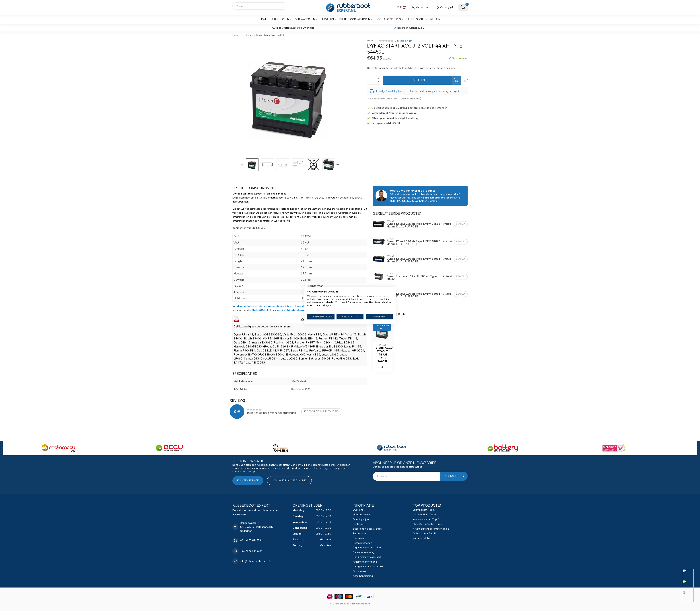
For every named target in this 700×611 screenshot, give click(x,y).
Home (263, 19)
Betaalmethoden (362, 543)
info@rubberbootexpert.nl (294, 310)
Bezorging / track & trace (367, 529)
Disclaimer (359, 538)
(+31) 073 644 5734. (402, 201)
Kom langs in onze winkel (289, 480)
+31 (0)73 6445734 (251, 540)
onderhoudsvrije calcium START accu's (290, 197)
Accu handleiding (363, 576)
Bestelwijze (359, 524)
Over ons (358, 510)
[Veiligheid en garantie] (236, 319)
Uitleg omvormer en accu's (368, 566)
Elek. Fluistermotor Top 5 (427, 524)
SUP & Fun (327, 19)
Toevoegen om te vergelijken (382, 98)
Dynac (371, 41)
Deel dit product (410, 98)
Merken (435, 19)
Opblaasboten (305, 19)
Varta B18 (314, 335)
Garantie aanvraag (363, 552)
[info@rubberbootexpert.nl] (690, 585)
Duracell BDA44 (333, 335)
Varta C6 (351, 335)
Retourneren (360, 533)
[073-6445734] (690, 574)
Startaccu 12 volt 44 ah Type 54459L (383, 354)
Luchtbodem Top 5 (424, 510)
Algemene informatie (365, 561)
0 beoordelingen (403, 40)
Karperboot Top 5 (423, 538)
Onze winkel (360, 571)
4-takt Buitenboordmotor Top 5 (431, 529)
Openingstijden (361, 519)
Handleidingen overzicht (367, 557)
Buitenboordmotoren (354, 19)
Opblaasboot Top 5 (424, 533)
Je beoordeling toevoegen (322, 411)
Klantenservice (248, 480)
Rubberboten (280, 19)
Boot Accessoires (388, 19)
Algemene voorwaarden (367, 547)
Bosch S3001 (253, 339)
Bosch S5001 (276, 355)
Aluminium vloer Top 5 (426, 519)
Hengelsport (416, 19)
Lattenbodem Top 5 (424, 514)
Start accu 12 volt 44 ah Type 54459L (265, 35)
